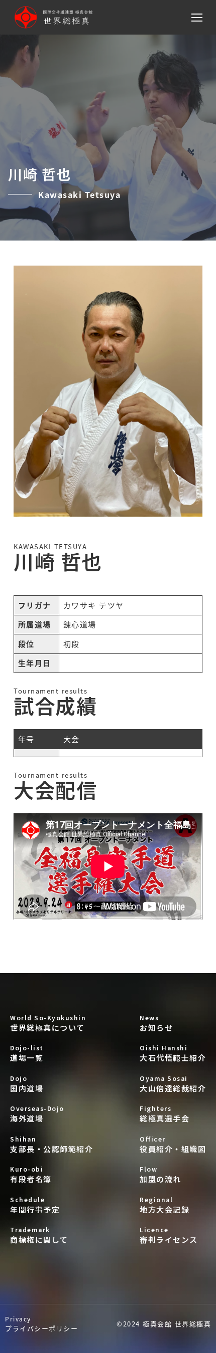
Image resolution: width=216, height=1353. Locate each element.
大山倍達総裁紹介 (173, 1083)
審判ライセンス (169, 1235)
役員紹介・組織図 (173, 1144)
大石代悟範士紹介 (173, 1053)
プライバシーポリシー (41, 1323)
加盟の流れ (160, 1174)
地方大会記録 (164, 1205)
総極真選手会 (164, 1113)
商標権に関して (39, 1235)
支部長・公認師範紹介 (51, 1144)
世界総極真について (48, 1023)
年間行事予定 (35, 1205)
